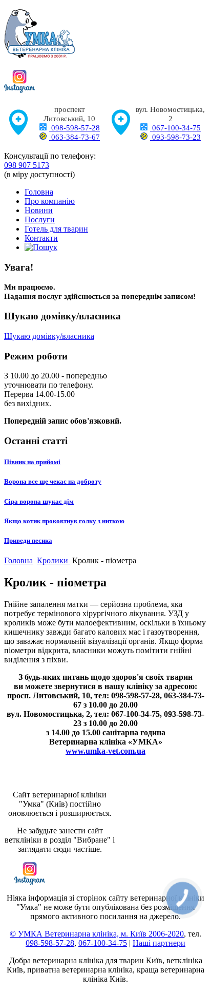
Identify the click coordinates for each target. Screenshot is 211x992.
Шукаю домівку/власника (49, 336)
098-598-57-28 (74, 128)
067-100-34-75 (175, 128)
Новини (39, 210)
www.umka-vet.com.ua (105, 751)
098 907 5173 (26, 165)
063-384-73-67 (74, 137)
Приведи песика (28, 540)
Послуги (40, 219)
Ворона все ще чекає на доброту (52, 481)
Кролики (53, 560)
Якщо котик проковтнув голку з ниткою (64, 521)
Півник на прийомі (32, 462)
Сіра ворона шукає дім (39, 501)
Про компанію (50, 201)
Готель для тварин (56, 228)
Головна (39, 191)
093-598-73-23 (175, 137)
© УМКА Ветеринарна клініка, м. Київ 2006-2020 (97, 933)
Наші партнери (159, 943)
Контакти (41, 238)
